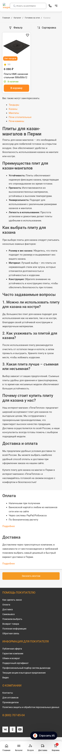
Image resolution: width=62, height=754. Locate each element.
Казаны (13, 109)
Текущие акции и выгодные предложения (24, 672)
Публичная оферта (12, 648)
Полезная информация (14, 628)
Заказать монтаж (31, 576)
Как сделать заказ (12, 600)
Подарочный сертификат (15, 663)
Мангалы (14, 113)
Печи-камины (16, 121)
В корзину (16, 88)
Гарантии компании (12, 653)
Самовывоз (8, 614)
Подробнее (8, 526)
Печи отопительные (20, 117)
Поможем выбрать (12, 619)
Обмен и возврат (11, 658)
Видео (5, 677)
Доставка (7, 609)
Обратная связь (10, 633)
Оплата (6, 604)
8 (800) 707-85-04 (13, 715)
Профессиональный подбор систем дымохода (26, 668)
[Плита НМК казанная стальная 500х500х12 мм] (16, 47)
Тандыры (14, 104)
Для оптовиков (10, 697)
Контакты (7, 692)
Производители (10, 702)
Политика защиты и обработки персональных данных (30, 707)
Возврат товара (10, 624)
